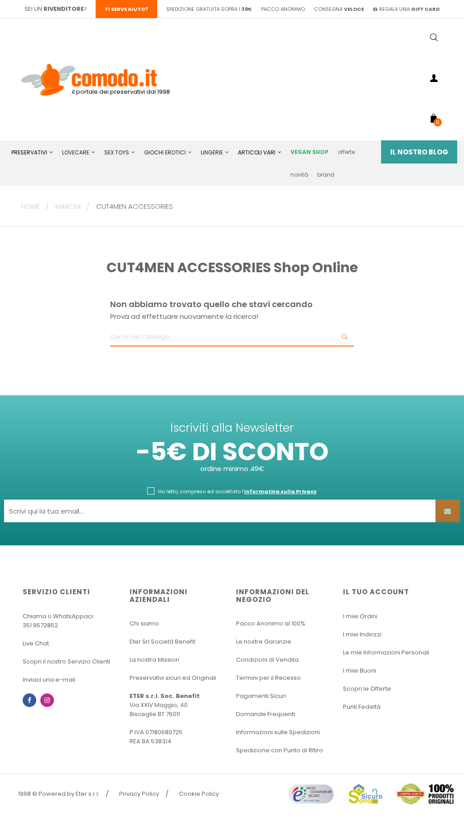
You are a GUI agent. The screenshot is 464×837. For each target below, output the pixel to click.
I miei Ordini (360, 616)
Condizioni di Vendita (267, 659)
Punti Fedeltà (362, 706)
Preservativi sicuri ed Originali (173, 677)
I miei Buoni (359, 670)
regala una (409, 9)
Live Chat (36, 643)
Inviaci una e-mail (49, 679)
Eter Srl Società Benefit (162, 641)
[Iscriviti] (447, 511)
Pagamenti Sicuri (261, 696)
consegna (339, 9)
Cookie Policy (199, 793)
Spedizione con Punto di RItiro (279, 750)
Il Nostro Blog (419, 152)
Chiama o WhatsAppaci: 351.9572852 (58, 621)
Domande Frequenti (265, 714)
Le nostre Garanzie (263, 641)
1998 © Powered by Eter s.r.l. (58, 793)
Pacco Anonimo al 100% (270, 623)
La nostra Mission (154, 659)
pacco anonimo (283, 9)
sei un (54, 9)
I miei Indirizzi (362, 634)
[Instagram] (47, 700)
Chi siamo (144, 623)
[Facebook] (29, 700)
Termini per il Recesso (268, 677)
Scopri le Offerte (367, 688)
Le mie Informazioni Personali (386, 652)
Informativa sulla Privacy (280, 491)
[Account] (434, 79)
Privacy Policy (139, 793)
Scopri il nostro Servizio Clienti (66, 661)
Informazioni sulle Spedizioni (278, 732)
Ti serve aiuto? (126, 9)
